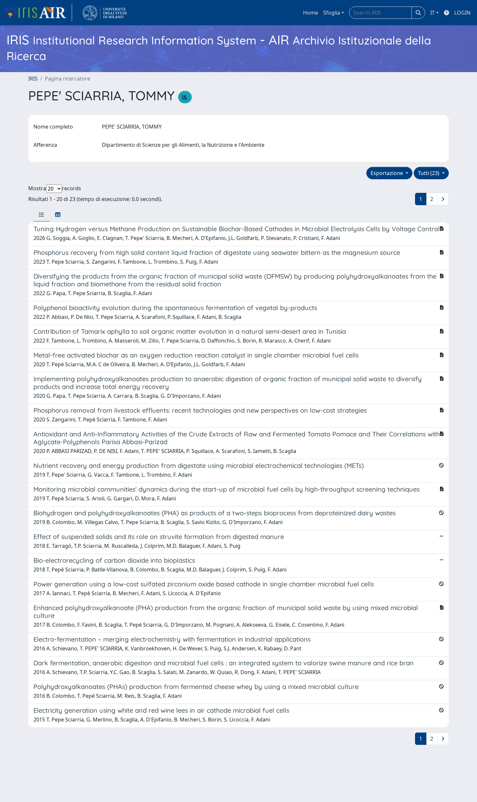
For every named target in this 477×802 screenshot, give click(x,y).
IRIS (33, 78)
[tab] (41, 214)
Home (310, 12)
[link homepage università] (104, 12)
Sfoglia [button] (331, 12)
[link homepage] (38, 12)
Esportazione (387, 173)
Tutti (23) (429, 173)
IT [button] (432, 12)
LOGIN (462, 12)
